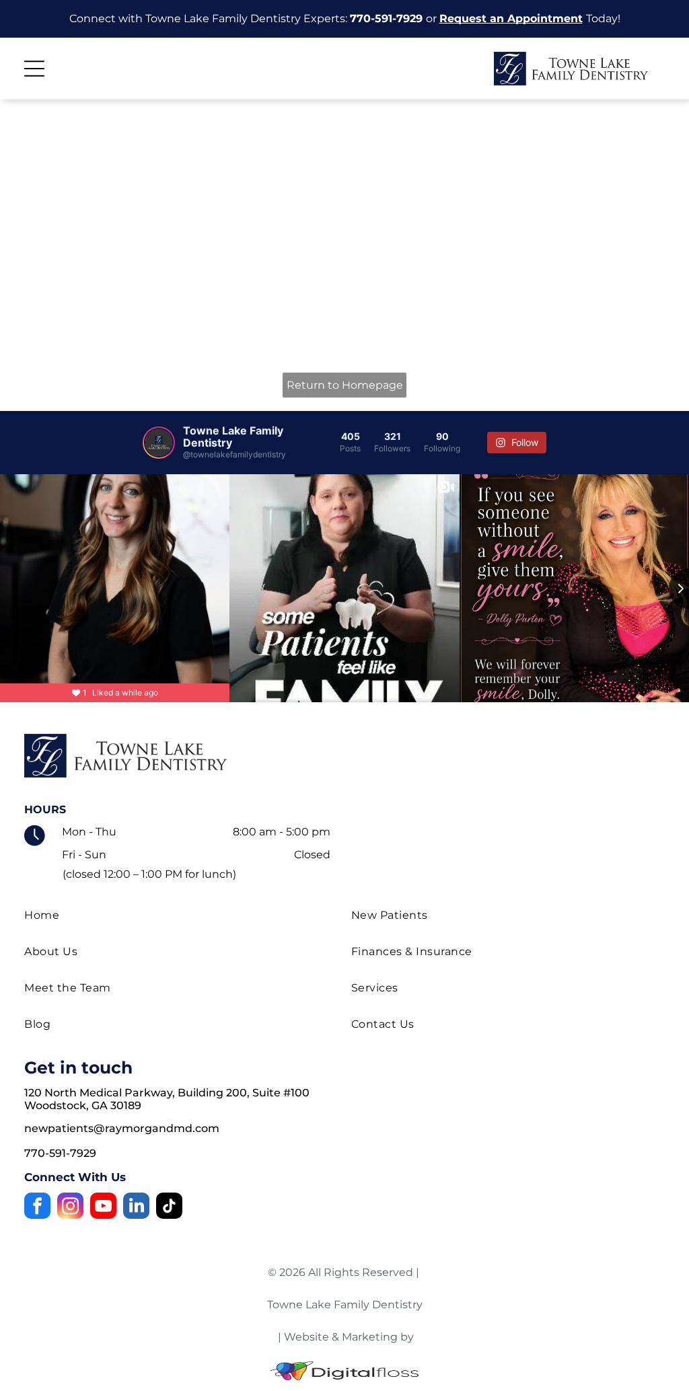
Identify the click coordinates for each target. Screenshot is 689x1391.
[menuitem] (181, 915)
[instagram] (70, 1207)
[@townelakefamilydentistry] (158, 442)
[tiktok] (169, 1207)
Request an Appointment (511, 18)
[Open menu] (34, 69)
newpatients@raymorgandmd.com (121, 1128)
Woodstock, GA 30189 (82, 1105)
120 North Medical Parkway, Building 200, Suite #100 (167, 1092)
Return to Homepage (345, 385)
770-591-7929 (386, 18)
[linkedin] (136, 1207)
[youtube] (103, 1207)
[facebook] (37, 1207)
